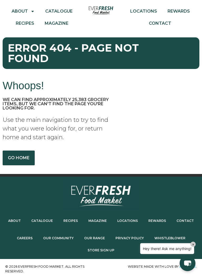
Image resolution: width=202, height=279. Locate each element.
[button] (187, 263)
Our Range (94, 238)
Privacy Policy (129, 238)
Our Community (58, 238)
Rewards (179, 11)
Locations (143, 11)
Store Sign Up (101, 250)
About (20, 11)
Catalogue (59, 11)
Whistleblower (169, 238)
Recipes (25, 23)
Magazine (56, 23)
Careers (25, 238)
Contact (160, 23)
